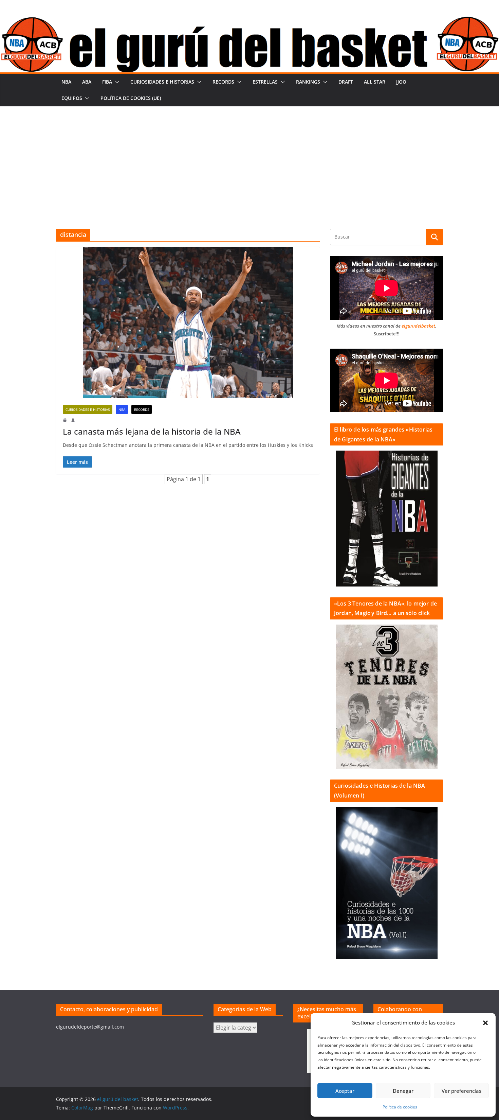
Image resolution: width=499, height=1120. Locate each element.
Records (223, 81)
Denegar (403, 1090)
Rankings (308, 81)
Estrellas (265, 81)
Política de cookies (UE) (130, 98)
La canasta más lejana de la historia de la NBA (152, 431)
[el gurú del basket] (249, 21)
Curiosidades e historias (162, 81)
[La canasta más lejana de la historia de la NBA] (188, 322)
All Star (374, 81)
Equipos (71, 98)
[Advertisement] (249, 157)
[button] (485, 1022)
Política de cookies (400, 1107)
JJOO (401, 81)
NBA (66, 81)
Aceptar (344, 1090)
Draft (345, 81)
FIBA (107, 81)
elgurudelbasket (418, 326)
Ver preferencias (461, 1090)
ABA (86, 81)
